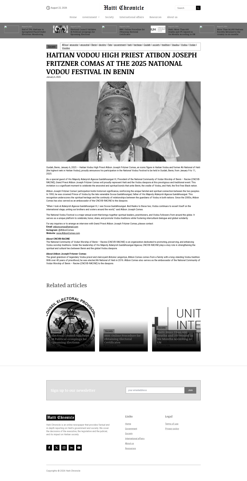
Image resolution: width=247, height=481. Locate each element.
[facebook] (49, 448)
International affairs (131, 17)
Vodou (184, 45)
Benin (94, 45)
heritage (138, 45)
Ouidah (147, 45)
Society (109, 17)
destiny (102, 45)
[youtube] (79, 448)
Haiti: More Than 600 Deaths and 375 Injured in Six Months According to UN (181, 31)
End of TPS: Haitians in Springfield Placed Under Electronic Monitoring (34, 31)
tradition (166, 45)
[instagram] (64, 448)
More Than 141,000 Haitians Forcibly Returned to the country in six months (230, 31)
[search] (198, 8)
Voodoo (66, 48)
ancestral (84, 45)
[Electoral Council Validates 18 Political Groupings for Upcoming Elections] (60, 30)
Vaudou (175, 45)
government (120, 45)
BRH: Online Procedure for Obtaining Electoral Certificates (132, 31)
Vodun (192, 45)
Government (89, 17)
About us (172, 17)
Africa (65, 45)
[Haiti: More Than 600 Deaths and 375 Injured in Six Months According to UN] (158, 30)
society (156, 45)
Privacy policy (172, 428)
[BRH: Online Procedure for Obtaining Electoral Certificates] (109, 30)
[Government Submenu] (99, 17)
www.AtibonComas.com (68, 233)
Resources (155, 17)
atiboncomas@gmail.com (65, 226)
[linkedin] (71, 448)
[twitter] (56, 448)
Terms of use (171, 423)
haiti (130, 45)
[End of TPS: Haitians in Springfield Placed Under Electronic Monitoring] (11, 30)
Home (73, 17)
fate (110, 45)
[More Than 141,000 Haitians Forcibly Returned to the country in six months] (207, 30)
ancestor (74, 45)
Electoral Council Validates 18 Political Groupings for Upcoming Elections (83, 31)
